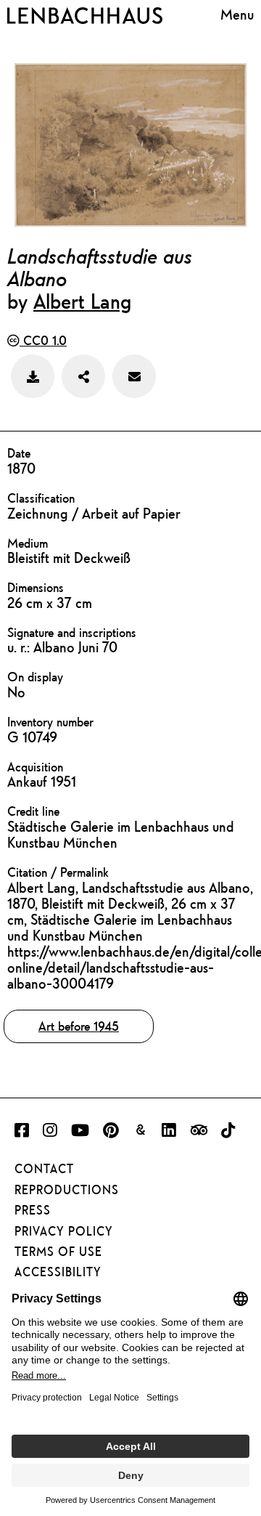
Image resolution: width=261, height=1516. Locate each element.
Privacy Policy (63, 1231)
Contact (44, 1168)
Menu (237, 14)
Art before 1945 (78, 1026)
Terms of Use (58, 1251)
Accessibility (58, 1271)
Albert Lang (82, 300)
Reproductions (66, 1189)
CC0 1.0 (43, 340)
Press (32, 1210)
